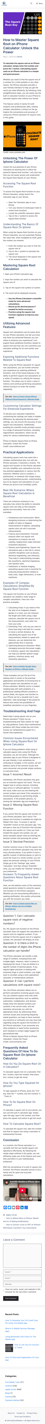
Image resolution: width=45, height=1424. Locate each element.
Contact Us (21, 1413)
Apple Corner (11, 1215)
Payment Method (12, 1400)
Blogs (7, 1393)
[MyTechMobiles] (4, 3)
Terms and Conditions (22, 1417)
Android (8, 1386)
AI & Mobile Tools (12, 1382)
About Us (11, 1413)
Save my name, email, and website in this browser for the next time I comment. (22, 1290)
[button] (31, 3)
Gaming (8, 1397)
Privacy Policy (32, 1413)
